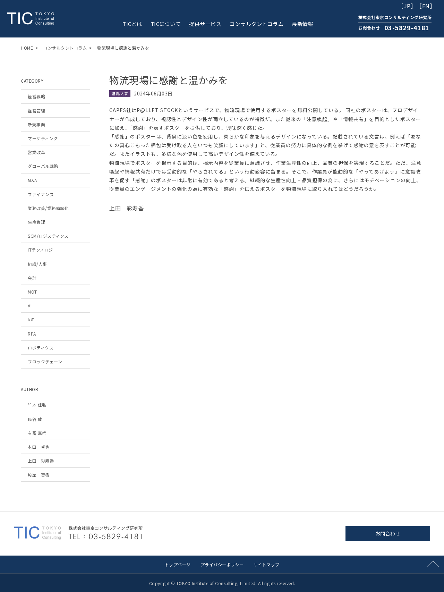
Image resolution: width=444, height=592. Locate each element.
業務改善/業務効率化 (48, 208)
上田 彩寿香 (41, 461)
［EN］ (425, 6)
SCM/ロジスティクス (48, 236)
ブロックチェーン (45, 361)
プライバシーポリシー (222, 564)
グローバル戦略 (43, 166)
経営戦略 (36, 96)
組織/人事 (37, 264)
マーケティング (43, 138)
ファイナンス (41, 194)
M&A (32, 180)
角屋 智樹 (39, 474)
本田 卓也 (39, 447)
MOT (32, 292)
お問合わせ (388, 533)
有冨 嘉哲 (37, 433)
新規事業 (36, 124)
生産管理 (36, 222)
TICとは (132, 23)
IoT (31, 319)
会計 (32, 278)
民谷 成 (35, 419)
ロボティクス (40, 347)
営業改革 (36, 152)
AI (30, 305)
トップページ (178, 564)
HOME (27, 48)
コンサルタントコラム (256, 23)
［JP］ (407, 6)
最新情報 (302, 23)
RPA (32, 334)
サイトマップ (267, 564)
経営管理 (36, 110)
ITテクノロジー (42, 250)
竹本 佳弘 (37, 405)
